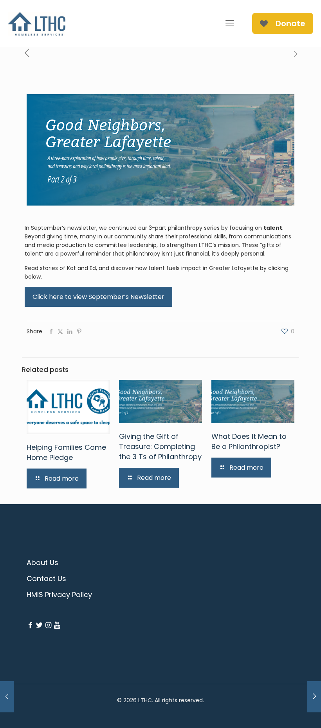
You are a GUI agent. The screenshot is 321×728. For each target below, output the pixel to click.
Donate (290, 23)
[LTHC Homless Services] (36, 23)
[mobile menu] (229, 23)
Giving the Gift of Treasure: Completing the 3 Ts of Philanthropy (160, 446)
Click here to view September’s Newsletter (98, 296)
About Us (42, 562)
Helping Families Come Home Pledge (66, 452)
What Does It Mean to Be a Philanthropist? (249, 441)
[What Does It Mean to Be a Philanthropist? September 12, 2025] (7, 696)
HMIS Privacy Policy (59, 594)
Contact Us (46, 578)
